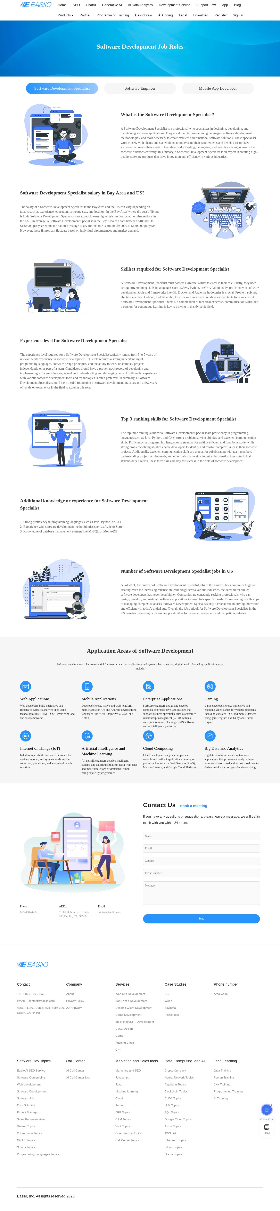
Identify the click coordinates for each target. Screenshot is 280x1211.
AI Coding (165, 15)
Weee (168, 1000)
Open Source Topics (128, 1133)
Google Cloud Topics (178, 1119)
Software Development (32, 1091)
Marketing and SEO (128, 1070)
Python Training (224, 1077)
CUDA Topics (173, 1098)
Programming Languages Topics (38, 1154)
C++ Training (222, 1084)
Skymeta (170, 1007)
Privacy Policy (75, 1000)
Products (65, 15)
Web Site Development (130, 993)
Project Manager (28, 1112)
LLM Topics (172, 1105)
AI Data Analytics (140, 5)
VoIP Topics (122, 1126)
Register (220, 15)
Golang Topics (26, 1126)
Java (118, 1084)
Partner (85, 15)
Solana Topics (26, 1147)
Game (119, 1035)
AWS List (170, 1133)
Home (62, 5)
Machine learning (126, 1091)
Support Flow (206, 5)
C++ (118, 1049)
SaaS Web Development (131, 1000)
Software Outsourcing (31, 1077)
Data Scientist (26, 1105)
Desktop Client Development (133, 1007)
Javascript (122, 1077)
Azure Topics (173, 1126)
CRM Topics (123, 1119)
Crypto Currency (175, 1070)
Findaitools (172, 1014)
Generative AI (112, 5)
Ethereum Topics (175, 1140)
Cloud (119, 1098)
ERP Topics (122, 1112)
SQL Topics (172, 1112)
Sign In (238, 15)
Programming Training (113, 15)
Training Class (124, 1042)
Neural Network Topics (179, 1077)
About (70, 993)
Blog (237, 5)
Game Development (128, 1014)
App (225, 5)
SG (167, 993)
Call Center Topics (127, 1140)
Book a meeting (193, 806)
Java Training (222, 1070)
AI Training (221, 1098)
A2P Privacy (74, 1007)
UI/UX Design (124, 1028)
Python (119, 1105)
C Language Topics (29, 1133)
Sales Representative (31, 1119)
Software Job (25, 1098)
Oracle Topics (173, 1154)
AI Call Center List (78, 1077)
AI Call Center (75, 1070)
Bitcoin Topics (173, 1147)
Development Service (174, 5)
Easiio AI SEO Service (31, 1070)
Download (200, 15)
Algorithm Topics (175, 1084)
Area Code (221, 993)
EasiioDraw (143, 15)
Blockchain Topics (176, 1091)
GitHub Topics (26, 1140)
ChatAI (91, 5)
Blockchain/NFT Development (134, 1021)
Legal (183, 15)
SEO (76, 5)
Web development (29, 1084)
